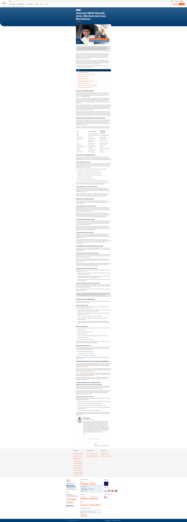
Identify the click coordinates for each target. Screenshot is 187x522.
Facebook (83, 504)
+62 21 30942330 (85, 483)
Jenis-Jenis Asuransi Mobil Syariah (83, 76)
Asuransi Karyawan (105, 453)
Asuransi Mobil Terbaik (78, 453)
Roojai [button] (172, 1)
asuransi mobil (82, 294)
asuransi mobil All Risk (98, 368)
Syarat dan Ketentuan (108, 520)
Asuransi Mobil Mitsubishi (79, 472)
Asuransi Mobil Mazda (78, 470)
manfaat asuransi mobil (100, 202)
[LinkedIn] (96, 433)
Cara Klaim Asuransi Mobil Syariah (83, 83)
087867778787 (93, 483)
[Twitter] (98, 439)
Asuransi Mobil (75, 450)
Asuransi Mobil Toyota (78, 460)
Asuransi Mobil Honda (78, 463)
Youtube (99, 504)
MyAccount (175, 3)
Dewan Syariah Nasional (99, 216)
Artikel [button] (46, 4)
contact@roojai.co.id (94, 498)
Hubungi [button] (181, 1)
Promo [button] (176, 1)
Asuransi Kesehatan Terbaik (93, 453)
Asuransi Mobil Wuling (78, 475)
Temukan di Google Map (72, 499)
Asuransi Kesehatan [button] (20, 4)
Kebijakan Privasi (114, 520)
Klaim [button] (41, 4)
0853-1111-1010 (84, 515)
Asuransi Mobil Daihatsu (79, 465)
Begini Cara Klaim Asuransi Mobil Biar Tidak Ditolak (101, 445)
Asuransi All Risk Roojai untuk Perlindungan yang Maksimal (87, 85)
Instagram (93, 504)
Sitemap (119, 520)
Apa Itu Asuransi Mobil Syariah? (83, 72)
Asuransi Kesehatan (90, 450)
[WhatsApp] (92, 439)
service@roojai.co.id (85, 498)
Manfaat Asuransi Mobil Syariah (83, 78)
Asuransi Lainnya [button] (29, 4)
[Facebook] (95, 439)
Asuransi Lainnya (104, 450)
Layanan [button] (36, 4)
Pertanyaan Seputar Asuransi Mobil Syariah (85, 87)
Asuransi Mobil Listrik (78, 458)
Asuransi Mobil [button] (12, 4)
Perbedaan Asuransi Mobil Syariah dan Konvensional (86, 74)
